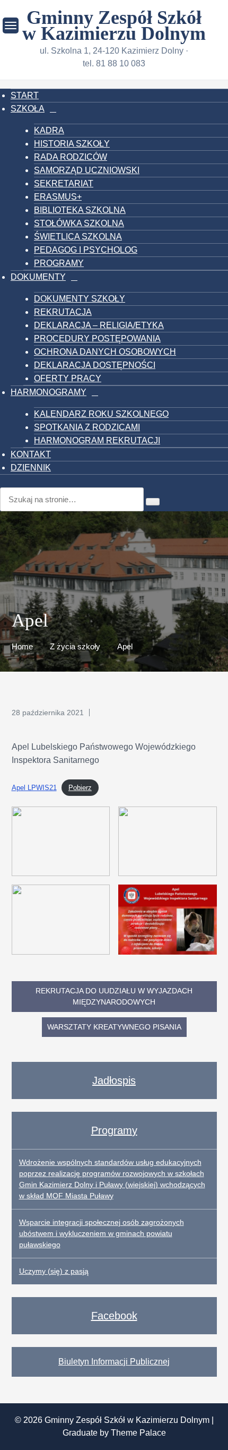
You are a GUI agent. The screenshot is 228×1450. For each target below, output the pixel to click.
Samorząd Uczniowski (86, 170)
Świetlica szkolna (78, 236)
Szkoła (28, 108)
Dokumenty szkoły (79, 298)
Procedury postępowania (97, 338)
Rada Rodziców (70, 156)
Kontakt (31, 454)
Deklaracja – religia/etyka (99, 325)
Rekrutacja (63, 311)
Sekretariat (63, 183)
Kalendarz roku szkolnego (101, 413)
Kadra (49, 130)
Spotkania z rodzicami (87, 427)
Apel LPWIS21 (34, 788)
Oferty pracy (67, 378)
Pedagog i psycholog (85, 249)
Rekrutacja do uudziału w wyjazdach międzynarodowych (114, 996)
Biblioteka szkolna (80, 210)
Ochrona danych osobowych (105, 351)
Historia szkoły (72, 143)
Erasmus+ (58, 196)
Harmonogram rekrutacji (97, 440)
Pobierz (80, 788)
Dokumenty (38, 276)
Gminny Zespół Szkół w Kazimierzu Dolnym (114, 25)
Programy (59, 263)
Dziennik (31, 467)
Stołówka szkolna (79, 223)
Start (25, 95)
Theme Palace (138, 1432)
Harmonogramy (48, 392)
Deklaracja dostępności (94, 365)
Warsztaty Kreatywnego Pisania (114, 1027)
